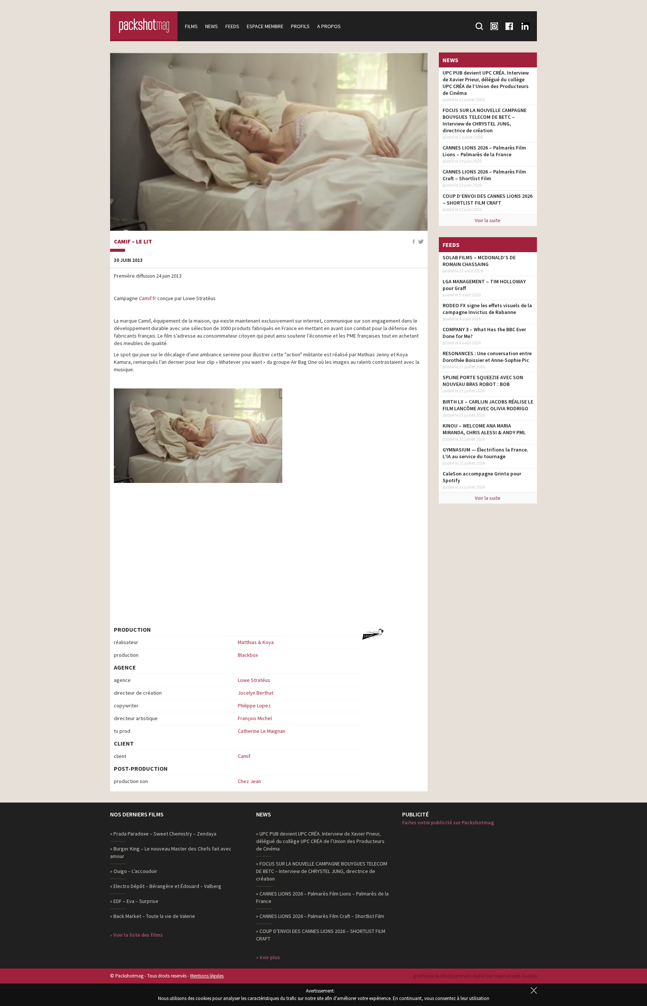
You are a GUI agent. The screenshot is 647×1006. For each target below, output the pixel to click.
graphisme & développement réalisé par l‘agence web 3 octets (475, 976)
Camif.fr (147, 298)
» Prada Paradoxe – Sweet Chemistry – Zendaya (163, 833)
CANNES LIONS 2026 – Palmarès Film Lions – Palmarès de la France (484, 151)
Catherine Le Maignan (261, 731)
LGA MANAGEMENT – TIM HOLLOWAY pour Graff (484, 284)
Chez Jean (249, 781)
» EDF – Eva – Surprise (134, 901)
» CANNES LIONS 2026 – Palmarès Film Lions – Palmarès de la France (322, 897)
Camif (244, 756)
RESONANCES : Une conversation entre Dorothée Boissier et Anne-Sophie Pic (487, 356)
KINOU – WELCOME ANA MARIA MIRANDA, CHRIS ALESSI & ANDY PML (484, 429)
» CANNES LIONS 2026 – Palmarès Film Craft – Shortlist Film (320, 916)
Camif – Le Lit (133, 241)
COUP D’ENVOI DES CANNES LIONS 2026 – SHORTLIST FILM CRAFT (487, 199)
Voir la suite (488, 220)
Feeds (232, 26)
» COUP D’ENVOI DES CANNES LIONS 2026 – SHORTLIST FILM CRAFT (320, 935)
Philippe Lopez (254, 705)
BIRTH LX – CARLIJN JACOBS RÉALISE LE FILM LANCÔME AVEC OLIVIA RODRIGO (488, 405)
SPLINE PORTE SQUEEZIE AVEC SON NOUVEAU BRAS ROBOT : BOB (483, 380)
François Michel (255, 718)
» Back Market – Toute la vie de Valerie (152, 916)
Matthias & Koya (256, 642)
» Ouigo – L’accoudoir (133, 871)
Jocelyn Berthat (255, 692)
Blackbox (248, 655)
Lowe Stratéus (254, 680)
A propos (329, 26)
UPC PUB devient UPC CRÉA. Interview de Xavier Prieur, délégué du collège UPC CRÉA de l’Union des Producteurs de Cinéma (486, 82)
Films (191, 26)
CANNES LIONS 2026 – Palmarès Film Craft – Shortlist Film (484, 175)
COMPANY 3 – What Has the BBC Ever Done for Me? (484, 332)
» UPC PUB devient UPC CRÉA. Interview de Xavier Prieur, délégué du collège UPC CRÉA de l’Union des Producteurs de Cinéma (320, 841)
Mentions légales (207, 976)
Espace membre (265, 26)
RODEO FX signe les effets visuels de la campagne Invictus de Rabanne (487, 308)
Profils (300, 26)
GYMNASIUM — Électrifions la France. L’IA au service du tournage (485, 453)
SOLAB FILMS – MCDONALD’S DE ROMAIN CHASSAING (479, 261)
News (211, 26)
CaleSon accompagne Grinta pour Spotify (482, 477)
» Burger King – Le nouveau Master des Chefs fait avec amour (170, 852)
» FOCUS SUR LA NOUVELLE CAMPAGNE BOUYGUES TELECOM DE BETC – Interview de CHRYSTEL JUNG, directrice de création (321, 871)
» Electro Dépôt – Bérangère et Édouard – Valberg (165, 886)
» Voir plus (268, 957)
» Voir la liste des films (136, 934)
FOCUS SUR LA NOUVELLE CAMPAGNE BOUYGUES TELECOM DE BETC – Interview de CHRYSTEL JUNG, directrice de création (484, 120)
